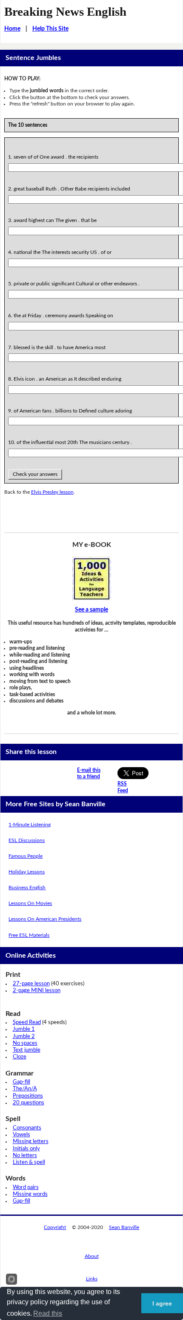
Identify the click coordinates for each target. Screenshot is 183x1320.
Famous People (26, 856)
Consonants (27, 1128)
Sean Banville (124, 1227)
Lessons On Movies (30, 903)
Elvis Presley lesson (52, 492)
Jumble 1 (24, 1029)
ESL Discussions (27, 840)
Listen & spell (29, 1162)
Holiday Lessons (27, 871)
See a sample (91, 610)
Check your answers (35, 474)
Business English (27, 887)
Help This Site (50, 29)
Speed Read (27, 1022)
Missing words (30, 1194)
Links (91, 1278)
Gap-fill (21, 1082)
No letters (25, 1155)
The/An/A (25, 1089)
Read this (47, 1313)
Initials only (26, 1149)
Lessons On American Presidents (45, 919)
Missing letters (31, 1141)
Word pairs (26, 1187)
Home (12, 29)
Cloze (19, 1057)
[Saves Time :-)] (91, 578)
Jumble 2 (24, 1036)
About (92, 1256)
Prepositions (28, 1096)
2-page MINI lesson (36, 990)
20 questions (28, 1103)
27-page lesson (31, 984)
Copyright (55, 1227)
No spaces (25, 1043)
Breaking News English (65, 11)
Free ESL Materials (29, 935)
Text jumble (26, 1050)
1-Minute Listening (30, 824)
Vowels (21, 1135)
